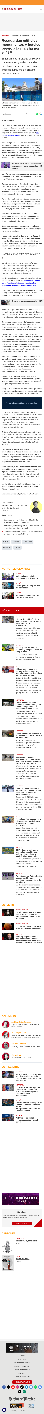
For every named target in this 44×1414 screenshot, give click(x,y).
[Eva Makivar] (6, 1056)
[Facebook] (4, 1387)
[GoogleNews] (40, 1387)
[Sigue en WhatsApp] (37, 114)
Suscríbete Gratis (22, 1224)
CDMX (5, 542)
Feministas (28, 542)
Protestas (6, 547)
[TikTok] (22, 1387)
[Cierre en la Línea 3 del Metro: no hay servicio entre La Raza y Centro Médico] (8, 740)
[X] (8, 1387)
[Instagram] (17, 1387)
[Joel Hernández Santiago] (6, 1024)
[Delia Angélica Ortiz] (6, 1035)
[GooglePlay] (24, 1391)
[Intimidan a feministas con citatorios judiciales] (8, 595)
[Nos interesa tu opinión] (22, 1348)
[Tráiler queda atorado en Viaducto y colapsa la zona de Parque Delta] (8, 653)
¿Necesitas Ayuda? (22, 1382)
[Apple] (19, 1391)
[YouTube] (13, 1387)
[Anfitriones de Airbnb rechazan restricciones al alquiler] (8, 1118)
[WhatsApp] (35, 1387)
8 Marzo (16, 542)
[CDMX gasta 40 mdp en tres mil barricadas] (8, 585)
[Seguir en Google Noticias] (40, 114)
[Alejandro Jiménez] (6, 1046)
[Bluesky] (31, 1387)
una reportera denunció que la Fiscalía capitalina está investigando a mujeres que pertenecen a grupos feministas (22, 283)
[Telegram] (26, 1387)
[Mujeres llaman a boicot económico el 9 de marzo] (8, 576)
